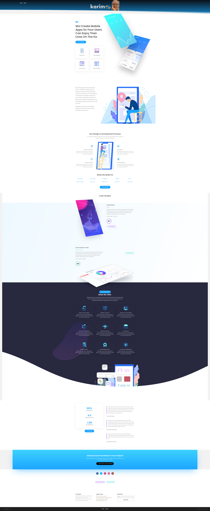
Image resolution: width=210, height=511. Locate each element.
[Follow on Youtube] (112, 473)
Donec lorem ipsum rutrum (101, 496)
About (25, 3)
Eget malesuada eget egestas (102, 499)
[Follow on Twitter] (101, 473)
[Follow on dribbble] (109, 473)
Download (111, 226)
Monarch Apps (110, 482)
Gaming (108, 207)
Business (81, 249)
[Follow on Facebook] (97, 473)
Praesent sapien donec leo (101, 500)
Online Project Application (104, 463)
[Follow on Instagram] (105, 473)
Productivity (77, 249)
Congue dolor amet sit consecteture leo (104, 497)
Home (21, 3)
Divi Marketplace (99, 482)
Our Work (89, 430)
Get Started (104, 187)
